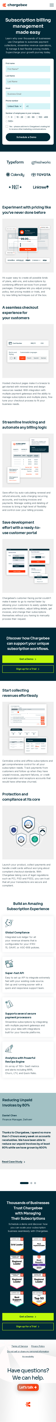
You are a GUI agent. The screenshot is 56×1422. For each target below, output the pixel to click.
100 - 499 (43, 117)
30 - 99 (30, 117)
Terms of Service (19, 1346)
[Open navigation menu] (52, 5)
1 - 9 (10, 117)
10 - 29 (20, 117)
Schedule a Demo (26, 137)
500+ (10, 121)
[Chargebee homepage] (24, 5)
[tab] (24, 1183)
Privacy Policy (38, 1346)
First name (10, 63)
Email (8, 88)
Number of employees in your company (23, 113)
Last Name (10, 76)
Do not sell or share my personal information (28, 1351)
